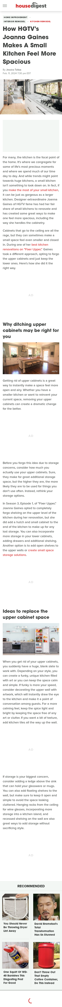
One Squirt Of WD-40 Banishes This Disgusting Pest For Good (15, 977)
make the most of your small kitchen (33, 190)
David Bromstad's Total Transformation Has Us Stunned (46, 929)
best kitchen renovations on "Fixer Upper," (25, 247)
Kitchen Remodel (40, 21)
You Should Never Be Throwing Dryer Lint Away (15, 928)
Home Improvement (15, 17)
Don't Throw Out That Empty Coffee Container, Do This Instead (46, 978)
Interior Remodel (14, 21)
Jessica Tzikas (13, 70)
